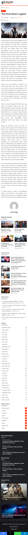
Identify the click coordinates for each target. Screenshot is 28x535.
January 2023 (5, 356)
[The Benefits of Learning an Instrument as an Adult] (7, 238)
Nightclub (4, 420)
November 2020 (6, 390)
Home (3, 7)
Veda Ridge (5, 17)
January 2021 (5, 387)
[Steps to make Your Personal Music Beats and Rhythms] (21, 238)
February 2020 (5, 399)
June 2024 (4, 342)
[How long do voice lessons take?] (21, 224)
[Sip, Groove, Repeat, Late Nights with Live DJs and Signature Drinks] (5, 290)
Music (7, 7)
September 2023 (6, 346)
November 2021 (6, 366)
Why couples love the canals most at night (12, 317)
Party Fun (4, 413)
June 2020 (4, 395)
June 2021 (4, 375)
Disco (3, 423)
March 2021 (5, 383)
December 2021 (6, 363)
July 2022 (4, 358)
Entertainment (5, 408)
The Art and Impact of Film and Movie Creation (14, 305)
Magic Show (5, 425)
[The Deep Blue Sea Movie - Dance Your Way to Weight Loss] (7, 2)
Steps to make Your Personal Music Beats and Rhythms (20, 245)
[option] (14, 492)
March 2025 (5, 339)
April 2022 (4, 361)
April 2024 (4, 344)
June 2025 (4, 334)
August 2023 (5, 349)
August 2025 (5, 329)
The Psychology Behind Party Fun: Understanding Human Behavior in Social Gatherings (18, 282)
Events (4, 410)
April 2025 (4, 337)
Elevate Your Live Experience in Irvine (6, 230)
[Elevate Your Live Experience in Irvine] (7, 224)
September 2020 (6, 392)
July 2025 (4, 332)
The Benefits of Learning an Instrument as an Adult (7, 245)
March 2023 (5, 354)
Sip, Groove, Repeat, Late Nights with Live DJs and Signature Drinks (17, 290)
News (3, 428)
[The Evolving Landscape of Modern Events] (5, 268)
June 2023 (4, 351)
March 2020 (5, 397)
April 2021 (4, 380)
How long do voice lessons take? (19, 230)
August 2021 (5, 371)
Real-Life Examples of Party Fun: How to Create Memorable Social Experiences (19, 275)
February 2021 (5, 385)
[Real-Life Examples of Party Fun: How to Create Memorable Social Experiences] (5, 275)
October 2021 (5, 368)
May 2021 (4, 378)
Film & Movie (5, 418)
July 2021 (4, 373)
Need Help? (14, 529)
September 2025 (6, 327)
